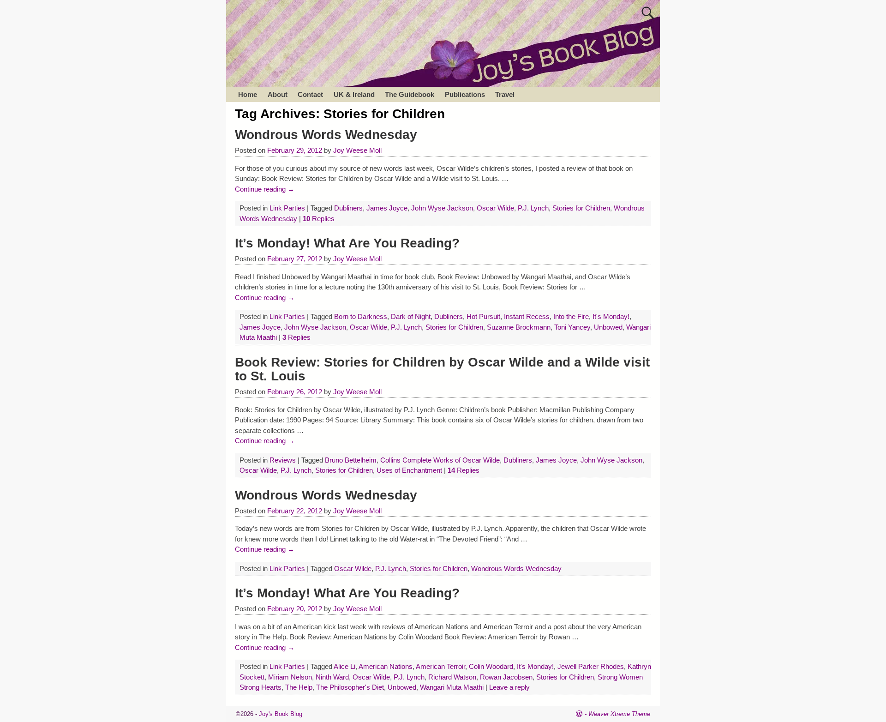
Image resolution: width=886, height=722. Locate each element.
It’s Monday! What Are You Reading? (347, 243)
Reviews (282, 460)
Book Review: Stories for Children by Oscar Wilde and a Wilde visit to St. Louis (442, 369)
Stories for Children (581, 208)
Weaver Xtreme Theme (619, 713)
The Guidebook (409, 94)
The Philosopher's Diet (350, 687)
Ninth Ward (332, 677)
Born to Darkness (360, 316)
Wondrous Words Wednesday (326, 134)
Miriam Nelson (290, 677)
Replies (319, 219)
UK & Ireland (354, 94)
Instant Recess (527, 316)
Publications (465, 94)
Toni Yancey (572, 327)
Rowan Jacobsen (506, 677)
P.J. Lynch (533, 208)
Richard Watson (452, 677)
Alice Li (344, 666)
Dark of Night (411, 316)
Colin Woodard (491, 666)
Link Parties (287, 208)
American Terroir (440, 666)
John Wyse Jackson (442, 208)
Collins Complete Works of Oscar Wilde (440, 460)
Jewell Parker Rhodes (590, 666)
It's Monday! (611, 316)
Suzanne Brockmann (519, 327)
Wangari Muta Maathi (452, 687)
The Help (298, 687)
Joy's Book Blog (280, 713)
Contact (310, 94)
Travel (505, 94)
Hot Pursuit (483, 316)
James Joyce (386, 208)
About (277, 94)
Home (247, 94)
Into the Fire (571, 316)
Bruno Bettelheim (351, 460)
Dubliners (348, 208)
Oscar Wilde (495, 208)
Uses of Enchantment (409, 470)
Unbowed (608, 327)
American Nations (386, 666)
